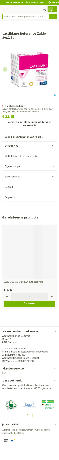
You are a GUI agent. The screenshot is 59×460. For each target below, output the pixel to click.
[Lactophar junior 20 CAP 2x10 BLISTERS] (29, 252)
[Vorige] (5, 69)
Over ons (7, 385)
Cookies (6, 433)
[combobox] (26, 16)
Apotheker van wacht (13, 388)
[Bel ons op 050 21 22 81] (44, 9)
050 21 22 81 (19, 348)
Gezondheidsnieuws (38, 385)
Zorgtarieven (45, 388)
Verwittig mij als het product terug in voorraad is (29, 123)
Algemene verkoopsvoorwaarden (17, 429)
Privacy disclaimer (42, 429)
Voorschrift (32, 388)
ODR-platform (17, 433)
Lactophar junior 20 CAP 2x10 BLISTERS (23, 282)
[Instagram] (26, 415)
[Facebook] (32, 415)
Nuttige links (19, 385)
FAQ (4, 373)
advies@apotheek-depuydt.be (32, 351)
